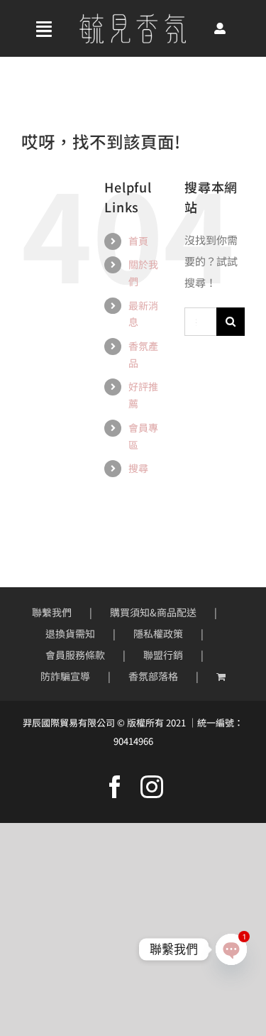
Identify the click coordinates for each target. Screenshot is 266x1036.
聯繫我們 (52, 612)
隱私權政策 (158, 633)
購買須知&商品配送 (153, 612)
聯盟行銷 (163, 655)
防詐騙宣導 (65, 676)
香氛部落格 (153, 676)
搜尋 (138, 468)
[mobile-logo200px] (132, 18)
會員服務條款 (75, 655)
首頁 (138, 241)
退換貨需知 (70, 633)
